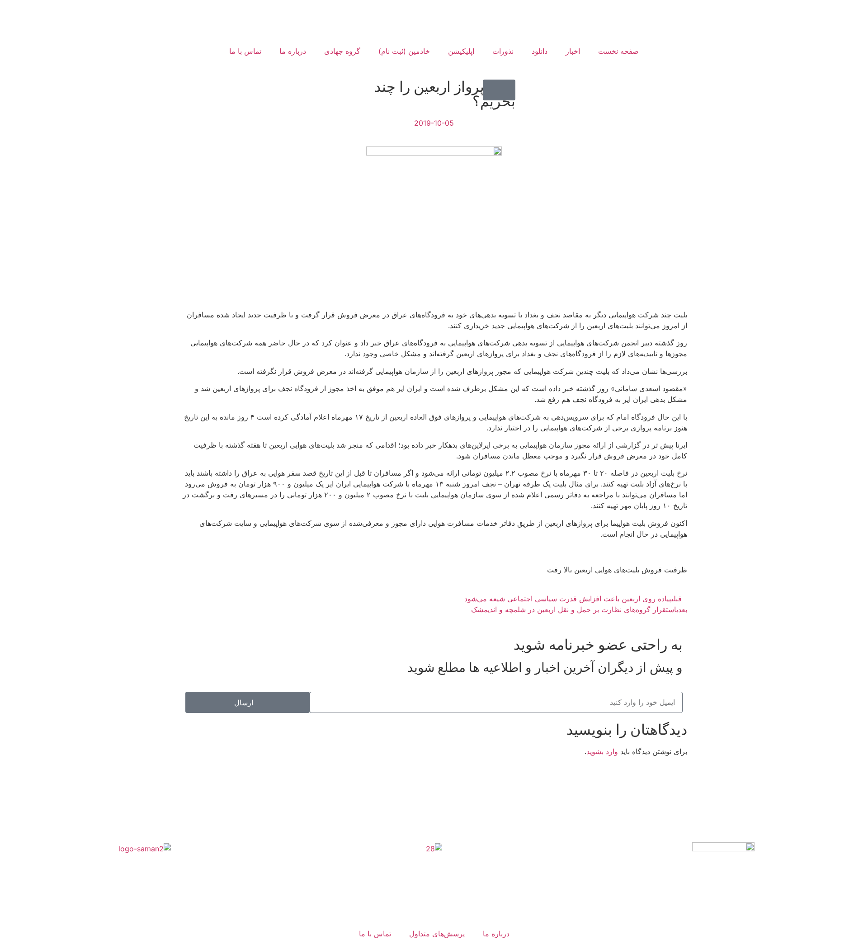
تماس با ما (245, 51)
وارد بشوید (602, 751)
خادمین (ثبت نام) (404, 51)
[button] (499, 90)
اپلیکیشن (461, 51)
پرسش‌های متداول (437, 933)
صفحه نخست (618, 51)
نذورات (503, 51)
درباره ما (292, 51)
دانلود (539, 51)
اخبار (573, 51)
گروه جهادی (342, 51)
